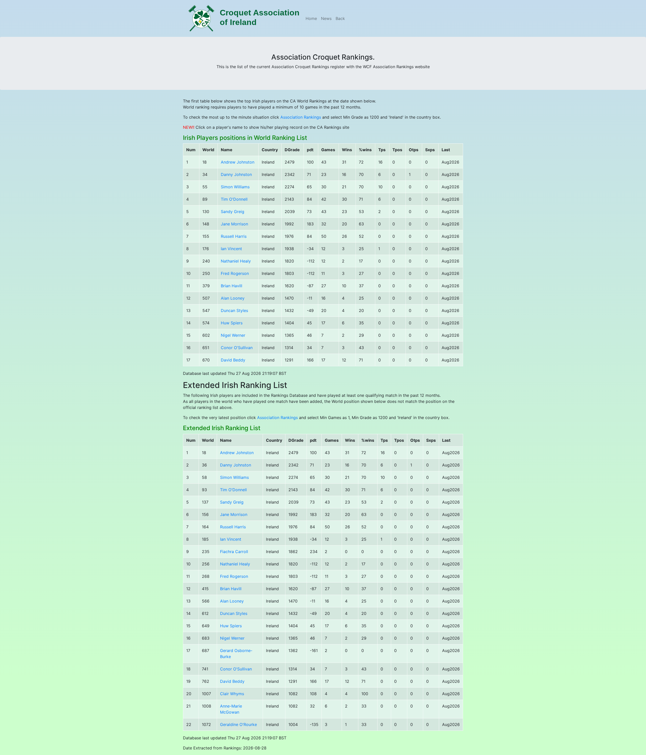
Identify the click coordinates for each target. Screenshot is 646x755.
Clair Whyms (232, 693)
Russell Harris (234, 236)
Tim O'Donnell (234, 199)
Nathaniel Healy (236, 261)
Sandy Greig (232, 211)
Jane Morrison (234, 223)
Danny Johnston (236, 174)
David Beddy (233, 359)
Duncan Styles (234, 310)
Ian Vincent (231, 248)
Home (311, 18)
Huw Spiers (232, 322)
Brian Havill (231, 285)
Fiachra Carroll (234, 551)
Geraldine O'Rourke (238, 724)
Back (340, 18)
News (326, 18)
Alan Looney (233, 298)
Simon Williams (235, 186)
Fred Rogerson (235, 273)
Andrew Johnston (237, 162)
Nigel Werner (233, 335)
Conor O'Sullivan (237, 347)
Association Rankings (300, 117)
